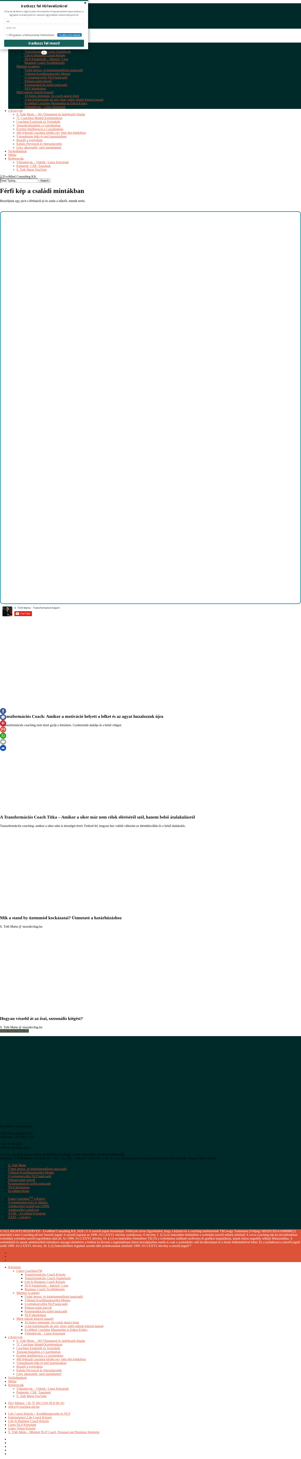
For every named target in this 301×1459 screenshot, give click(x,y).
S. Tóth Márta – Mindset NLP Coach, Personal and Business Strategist (53, 1432)
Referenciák (16, 1385)
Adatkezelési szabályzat (23, 1210)
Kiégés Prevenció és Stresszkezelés (39, 1370)
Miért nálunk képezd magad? (35, 1318)
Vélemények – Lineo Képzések (45, 1333)
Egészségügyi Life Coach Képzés (30, 1417)
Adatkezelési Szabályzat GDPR (28, 1206)
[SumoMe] (3, 748)
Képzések (14, 1267)
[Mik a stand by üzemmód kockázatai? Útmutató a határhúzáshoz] (61, 909)
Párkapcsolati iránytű (21, 1180)
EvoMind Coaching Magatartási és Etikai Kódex (56, 1329)
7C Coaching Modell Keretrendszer (39, 1344)
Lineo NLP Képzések (22, 1424)
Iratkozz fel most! (44, 43)
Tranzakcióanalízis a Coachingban (38, 1352)
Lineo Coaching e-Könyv (26, 1198)
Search (44, 180)
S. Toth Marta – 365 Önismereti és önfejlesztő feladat (50, 1341)
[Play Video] (64, 599)
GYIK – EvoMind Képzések (27, 1213)
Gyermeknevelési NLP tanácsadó (29, 1176)
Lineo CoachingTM (29, 1271)
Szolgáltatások (17, 1377)
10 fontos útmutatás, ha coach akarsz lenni (52, 1322)
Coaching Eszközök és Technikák (38, 1348)
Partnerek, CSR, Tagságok (33, 1392)
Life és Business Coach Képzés (45, 1282)
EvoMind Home (18, 1191)
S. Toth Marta (17, 1165)
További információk (69, 34)
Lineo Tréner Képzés (21, 1428)
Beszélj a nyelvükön (29, 1366)
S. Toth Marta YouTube (31, 1396)
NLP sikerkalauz (19, 1187)
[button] (44, 6)
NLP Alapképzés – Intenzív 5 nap (46, 1285)
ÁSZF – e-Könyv (19, 1217)
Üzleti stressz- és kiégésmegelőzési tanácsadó (37, 1169)
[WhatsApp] (3, 736)
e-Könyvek (15, 1337)
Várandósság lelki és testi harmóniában (41, 1363)
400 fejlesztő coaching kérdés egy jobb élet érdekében (51, 1359)
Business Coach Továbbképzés (45, 1289)
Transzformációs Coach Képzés (45, 1274)
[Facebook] (3, 711)
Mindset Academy (28, 1293)
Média (12, 1381)
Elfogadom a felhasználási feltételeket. (32, 35)
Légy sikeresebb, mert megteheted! (38, 1374)
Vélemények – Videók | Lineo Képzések (42, 1388)
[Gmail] (3, 729)
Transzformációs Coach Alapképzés (48, 1278)
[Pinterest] (3, 723)
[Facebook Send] (3, 717)
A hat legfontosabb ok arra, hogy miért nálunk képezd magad (64, 1326)
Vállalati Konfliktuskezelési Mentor (31, 1172)
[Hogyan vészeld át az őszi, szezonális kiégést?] (61, 1010)
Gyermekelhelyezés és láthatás (28, 1202)
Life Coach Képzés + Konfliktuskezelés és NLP (39, 1413)
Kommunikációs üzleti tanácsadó (29, 1183)
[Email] (3, 742)
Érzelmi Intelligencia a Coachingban (39, 1355)
